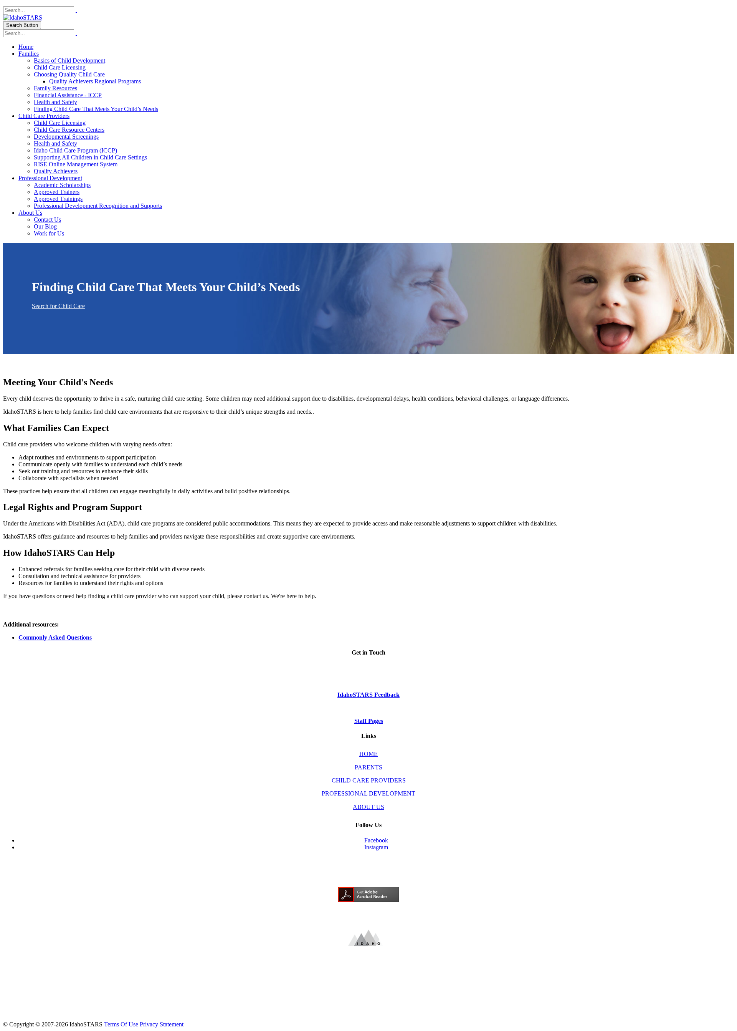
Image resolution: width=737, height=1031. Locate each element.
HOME (368, 754)
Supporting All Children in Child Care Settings (90, 157)
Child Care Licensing (60, 67)
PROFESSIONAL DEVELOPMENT (368, 793)
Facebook (376, 840)
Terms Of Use (121, 1024)
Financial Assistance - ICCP (68, 95)
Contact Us (47, 219)
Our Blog (45, 226)
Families (28, 53)
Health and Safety (55, 102)
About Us (30, 212)
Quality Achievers (56, 171)
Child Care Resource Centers (69, 129)
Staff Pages (368, 721)
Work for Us (49, 233)
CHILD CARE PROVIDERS (369, 780)
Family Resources (55, 88)
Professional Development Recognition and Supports (98, 205)
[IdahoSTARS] (22, 17)
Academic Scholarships (62, 185)
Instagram (376, 847)
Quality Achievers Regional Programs (95, 81)
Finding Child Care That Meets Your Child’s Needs (96, 109)
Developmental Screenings (66, 136)
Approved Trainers (56, 192)
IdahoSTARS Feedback (368, 694)
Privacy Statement (161, 1024)
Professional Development (50, 178)
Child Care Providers (43, 116)
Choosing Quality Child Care (69, 74)
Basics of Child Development (69, 60)
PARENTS (368, 767)
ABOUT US (368, 807)
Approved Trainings (58, 199)
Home (25, 46)
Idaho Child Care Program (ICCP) (75, 150)
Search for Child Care (58, 306)
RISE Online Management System (75, 164)
